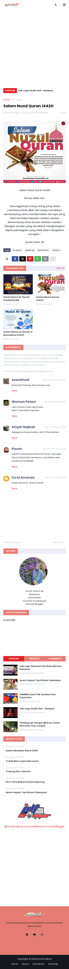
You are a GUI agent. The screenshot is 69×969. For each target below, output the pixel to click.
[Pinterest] (30, 258)
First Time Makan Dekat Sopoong (25, 781)
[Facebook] (15, 258)
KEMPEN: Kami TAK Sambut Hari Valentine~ (38, 696)
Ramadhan (43, 250)
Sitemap (53, 964)
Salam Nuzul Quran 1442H (47, 299)
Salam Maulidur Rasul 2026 (22, 750)
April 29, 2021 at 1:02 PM (55, 427)
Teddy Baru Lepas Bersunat (22, 761)
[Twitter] (22, 258)
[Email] (45, 258)
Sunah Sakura (44, 959)
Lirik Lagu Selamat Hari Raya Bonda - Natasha (41, 668)
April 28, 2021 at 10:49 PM (54, 380)
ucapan (56, 250)
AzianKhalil (20, 380)
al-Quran (17, 99)
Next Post (58, 542)
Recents (35, 658)
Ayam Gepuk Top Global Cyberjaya (40, 680)
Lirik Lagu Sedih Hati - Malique (35, 90)
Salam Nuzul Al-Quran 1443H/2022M (16, 299)
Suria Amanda (23, 477)
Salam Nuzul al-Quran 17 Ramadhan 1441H (17, 333)
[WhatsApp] (37, 258)
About (25, 964)
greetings (29, 250)
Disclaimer (38, 964)
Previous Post (12, 542)
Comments (55, 658)
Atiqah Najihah (23, 427)
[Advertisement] (34, 47)
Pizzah (17, 449)
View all (60, 268)
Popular (14, 658)
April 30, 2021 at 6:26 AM (54, 449)
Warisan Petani (24, 402)
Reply (14, 390)
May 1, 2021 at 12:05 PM (55, 477)
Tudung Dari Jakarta (18, 771)
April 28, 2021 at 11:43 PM (55, 401)
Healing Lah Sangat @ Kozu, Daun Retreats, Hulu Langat (40, 724)
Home (6, 99)
